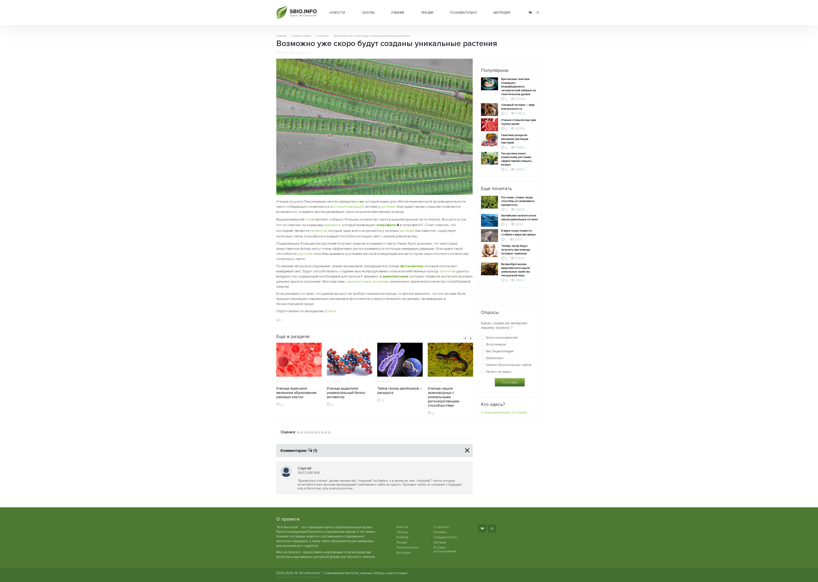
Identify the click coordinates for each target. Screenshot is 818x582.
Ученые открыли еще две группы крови (518, 122)
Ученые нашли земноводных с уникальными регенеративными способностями (443, 397)
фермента (332, 225)
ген (361, 201)
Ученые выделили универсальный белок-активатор (346, 392)
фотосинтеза (411, 266)
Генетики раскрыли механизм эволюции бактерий (514, 139)
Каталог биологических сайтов (508, 365)
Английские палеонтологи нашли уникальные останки (519, 217)
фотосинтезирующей (347, 207)
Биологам (447, 271)
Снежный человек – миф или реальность (517, 106)
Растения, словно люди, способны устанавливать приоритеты (518, 201)
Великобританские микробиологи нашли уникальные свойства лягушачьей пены (515, 270)
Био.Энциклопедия (499, 351)
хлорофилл (386, 225)
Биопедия (502, 13)
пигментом (318, 231)
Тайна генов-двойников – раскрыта (399, 390)
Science (330, 311)
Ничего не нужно (498, 372)
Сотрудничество (445, 537)
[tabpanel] (299, 374)
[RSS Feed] (538, 13)
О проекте (441, 527)
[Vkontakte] (530, 13)
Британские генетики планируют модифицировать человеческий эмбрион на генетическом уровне (518, 86)
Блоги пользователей (502, 338)
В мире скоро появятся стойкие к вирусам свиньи (518, 232)
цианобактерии (395, 276)
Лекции (427, 13)
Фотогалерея (496, 344)
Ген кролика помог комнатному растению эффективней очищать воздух (516, 159)
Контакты (439, 532)
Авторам (439, 542)
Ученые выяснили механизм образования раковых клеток (296, 392)
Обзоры (368, 13)
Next (470, 338)
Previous (465, 338)
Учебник (398, 13)
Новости (337, 13)
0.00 (308, 52)
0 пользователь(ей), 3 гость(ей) (504, 412)
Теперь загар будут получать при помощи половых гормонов (515, 249)
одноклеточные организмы (367, 281)
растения (305, 254)
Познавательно (463, 13)
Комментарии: (299, 450)
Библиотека (494, 358)
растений (388, 207)
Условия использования (444, 549)
